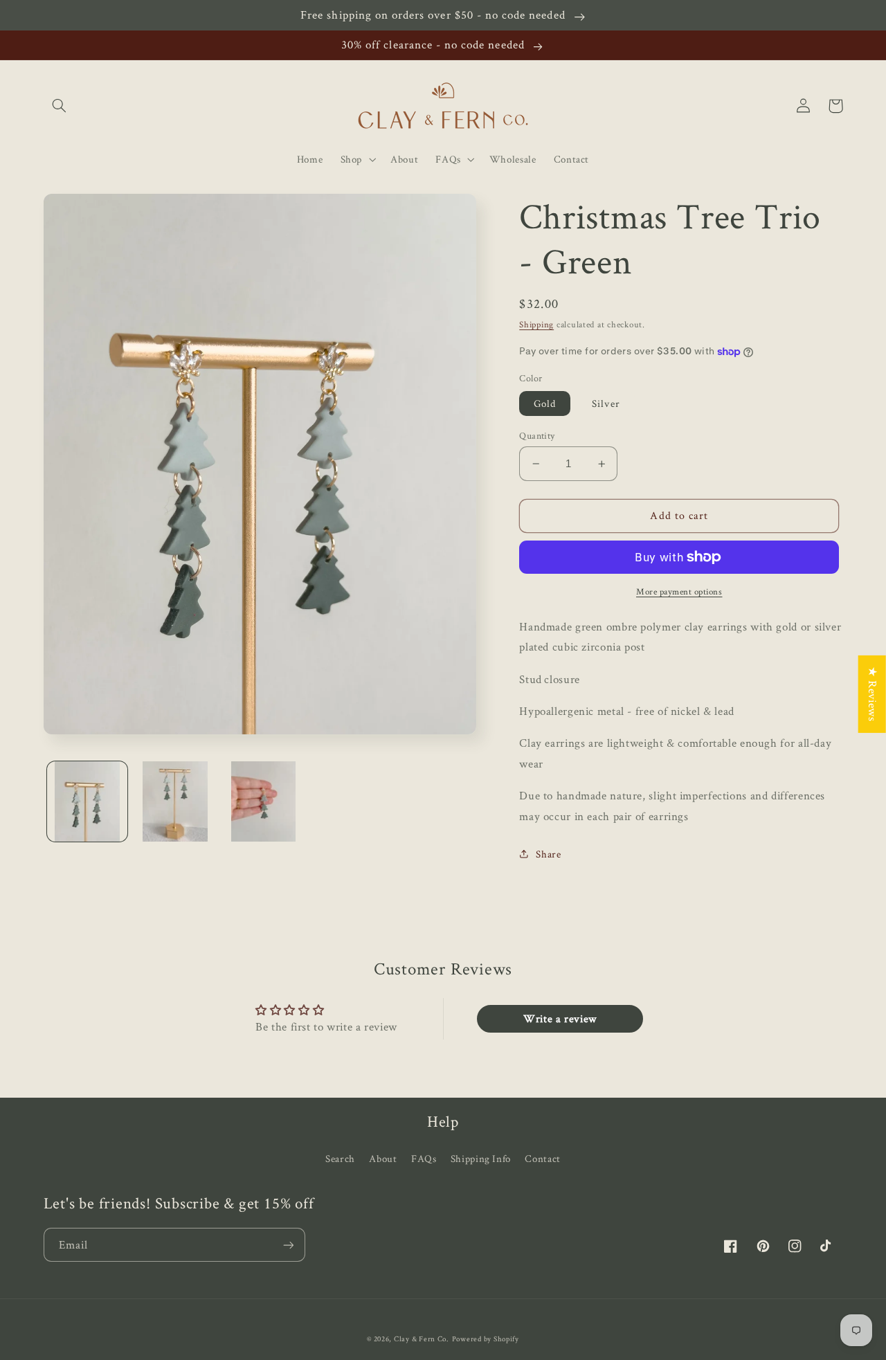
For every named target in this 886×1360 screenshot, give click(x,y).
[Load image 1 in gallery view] (87, 801)
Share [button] (548, 853)
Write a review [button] (560, 1018)
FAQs (424, 1158)
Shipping (536, 324)
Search (340, 1158)
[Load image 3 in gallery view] (263, 801)
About (383, 1158)
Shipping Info (481, 1158)
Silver (606, 403)
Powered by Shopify (485, 1338)
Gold (545, 403)
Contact (542, 1158)
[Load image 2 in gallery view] (175, 801)
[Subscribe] (288, 1245)
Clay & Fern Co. (421, 1338)
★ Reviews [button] (872, 693)
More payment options (679, 591)
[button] (59, 106)
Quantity (536, 435)
